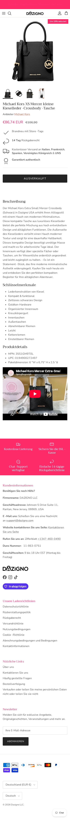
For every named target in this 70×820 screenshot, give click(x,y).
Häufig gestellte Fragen (17, 678)
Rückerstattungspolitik (17, 612)
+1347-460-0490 (49, 539)
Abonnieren (15, 741)
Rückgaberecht (12, 618)
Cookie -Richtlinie (13, 635)
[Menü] (3, 13)
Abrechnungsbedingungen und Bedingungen (30, 640)
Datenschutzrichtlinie (16, 606)
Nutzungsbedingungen (16, 629)
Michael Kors (22, 114)
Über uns (8, 667)
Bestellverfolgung (14, 684)
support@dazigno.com (19, 520)
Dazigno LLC (17, 804)
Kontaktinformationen (16, 646)
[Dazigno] (35, 13)
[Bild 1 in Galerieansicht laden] (35, 52)
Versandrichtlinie (13, 623)
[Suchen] (11, 13)
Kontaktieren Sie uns (15, 673)
